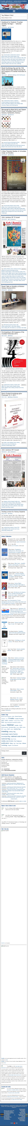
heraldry (6, 326)
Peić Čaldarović (18, 62)
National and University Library (12, 1096)
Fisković (11, 57)
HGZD (6, 103)
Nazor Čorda (19, 277)
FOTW (3, 274)
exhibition (11, 720)
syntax (7, 280)
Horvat (17, 727)
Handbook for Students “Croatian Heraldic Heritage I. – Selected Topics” (12, 23)
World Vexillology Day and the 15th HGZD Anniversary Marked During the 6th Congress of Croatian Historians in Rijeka (14, 70)
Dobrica (3, 57)
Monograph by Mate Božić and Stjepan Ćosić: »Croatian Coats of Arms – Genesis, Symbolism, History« (14, 111)
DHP (15, 102)
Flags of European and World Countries (13, 722)
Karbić (7, 276)
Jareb (11, 59)
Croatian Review (10, 207)
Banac (6, 56)
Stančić (7, 63)
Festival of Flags (14, 273)
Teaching (10, 513)
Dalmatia (9, 143)
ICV (2, 729)
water (11, 530)
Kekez (14, 59)
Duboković (4, 273)
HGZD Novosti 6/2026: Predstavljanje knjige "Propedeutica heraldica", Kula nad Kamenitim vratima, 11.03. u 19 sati (13, 790)
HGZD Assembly (4, 727)
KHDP (8, 729)
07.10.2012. (5, 335)
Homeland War (20, 274)
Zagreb (9, 745)
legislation (4, 277)
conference (16, 100)
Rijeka (21, 103)
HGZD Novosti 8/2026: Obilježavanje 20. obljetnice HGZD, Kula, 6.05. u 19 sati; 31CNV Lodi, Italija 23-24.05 (13, 784)
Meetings (14, 74)
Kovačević (18, 276)
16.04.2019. (5, 154)
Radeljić (18, 103)
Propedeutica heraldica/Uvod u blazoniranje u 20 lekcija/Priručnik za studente (15, 551)
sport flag (8, 507)
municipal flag (13, 60)
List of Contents (15, 545)
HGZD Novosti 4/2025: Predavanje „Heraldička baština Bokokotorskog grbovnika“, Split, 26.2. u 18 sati (14, 797)
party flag (23, 277)
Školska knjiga (9, 445)
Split (14, 743)
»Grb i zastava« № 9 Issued (10, 450)
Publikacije (16, 706)
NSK (8, 327)
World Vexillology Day (21, 74)
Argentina (6, 501)
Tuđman (19, 280)
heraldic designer (13, 386)
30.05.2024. (5, 27)
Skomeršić (4, 507)
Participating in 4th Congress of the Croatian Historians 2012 (13, 333)
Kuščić (22, 276)
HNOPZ (8, 103)
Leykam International (20, 541)
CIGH (26, 1116)
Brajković (3, 271)
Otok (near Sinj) (20, 211)
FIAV (10, 74)
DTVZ (24, 271)
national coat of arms (21, 60)
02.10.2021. (5, 74)
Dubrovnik (13, 143)
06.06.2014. (5, 290)
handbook (19, 57)
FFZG (17, 143)
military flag (12, 731)
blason (12, 268)
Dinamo (10, 502)
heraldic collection (10, 208)
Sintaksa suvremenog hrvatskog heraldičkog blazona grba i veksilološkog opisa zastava (16, 659)
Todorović (11, 280)
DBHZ (2, 720)
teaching (8, 530)
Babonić (3, 56)
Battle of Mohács (7, 268)
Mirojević (14, 277)
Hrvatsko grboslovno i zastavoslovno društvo (13, 1)
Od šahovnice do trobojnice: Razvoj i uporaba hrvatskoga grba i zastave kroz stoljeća (17, 594)
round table (18, 327)
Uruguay (12, 507)
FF (5, 57)
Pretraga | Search (5, 750)
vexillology (19, 63)
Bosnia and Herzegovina (12, 142)
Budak (5, 442)
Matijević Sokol (22, 59)
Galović (15, 57)
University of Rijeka (5, 105)
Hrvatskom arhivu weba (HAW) (13, 1092)
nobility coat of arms (11, 62)
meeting (5, 327)
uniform (23, 280)
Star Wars (3, 280)
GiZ (11, 74)
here (5, 1062)
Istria (14, 145)
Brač (17, 270)
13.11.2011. (5, 397)
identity (8, 59)
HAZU (22, 57)
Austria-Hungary (11, 501)
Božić (18, 142)
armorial (5, 142)
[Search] (24, 753)
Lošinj (9, 504)
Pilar (17, 146)
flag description (23, 273)
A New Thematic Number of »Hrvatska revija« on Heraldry (14, 152)
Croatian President (5, 102)
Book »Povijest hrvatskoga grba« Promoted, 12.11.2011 (12, 394)
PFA (8, 279)
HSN (5, 145)
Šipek (22, 505)
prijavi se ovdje (22, 801)
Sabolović (12, 279)
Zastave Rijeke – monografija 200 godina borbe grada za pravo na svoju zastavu (16, 585)
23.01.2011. (5, 513)
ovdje (7, 1059)
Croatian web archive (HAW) (17, 1099)
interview (3, 504)
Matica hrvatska (22, 210)
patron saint (4, 389)
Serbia (19, 505)
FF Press (8, 57)
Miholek (18, 504)
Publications (11, 27)
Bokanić (15, 268)
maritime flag (17, 729)
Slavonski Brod (17, 279)
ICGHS (24, 727)
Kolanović (14, 276)
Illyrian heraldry (9, 145)
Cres (2, 502)
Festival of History (9, 324)
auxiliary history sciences (15, 54)
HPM (5, 59)
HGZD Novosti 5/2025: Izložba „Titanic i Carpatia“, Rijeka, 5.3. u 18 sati (12, 794)
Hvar (5, 276)
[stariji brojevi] (14, 798)
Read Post (24, 54)
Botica (9, 56)
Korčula (17, 59)
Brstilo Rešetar (13, 56)
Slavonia (20, 146)
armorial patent (7, 54)
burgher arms (17, 501)
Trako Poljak (15, 280)
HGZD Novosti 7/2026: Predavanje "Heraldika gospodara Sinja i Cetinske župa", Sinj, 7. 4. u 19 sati (14, 788)
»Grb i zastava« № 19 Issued (11, 217)
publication (4, 445)
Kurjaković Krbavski (15, 210)
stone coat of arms (12, 63)
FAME (10, 273)
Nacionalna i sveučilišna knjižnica (13, 1089)
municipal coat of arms (6, 60)
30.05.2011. (5, 451)
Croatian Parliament (15, 271)
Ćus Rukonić (11, 102)
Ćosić (18, 56)
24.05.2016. (5, 219)
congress (16, 384)
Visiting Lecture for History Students (13, 512)
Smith (21, 279)
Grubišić (9, 274)
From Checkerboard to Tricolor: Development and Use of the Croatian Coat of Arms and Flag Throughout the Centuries (14, 602)
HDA (25, 57)
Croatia (5, 143)
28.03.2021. (5, 114)
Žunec (11, 282)
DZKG (7, 273)
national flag (4, 62)
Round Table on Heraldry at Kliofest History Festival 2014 (13, 287)
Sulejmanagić (4, 213)
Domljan (21, 271)
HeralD (2, 1058)
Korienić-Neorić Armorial (20, 145)
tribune (24, 743)
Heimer (3, 59)
